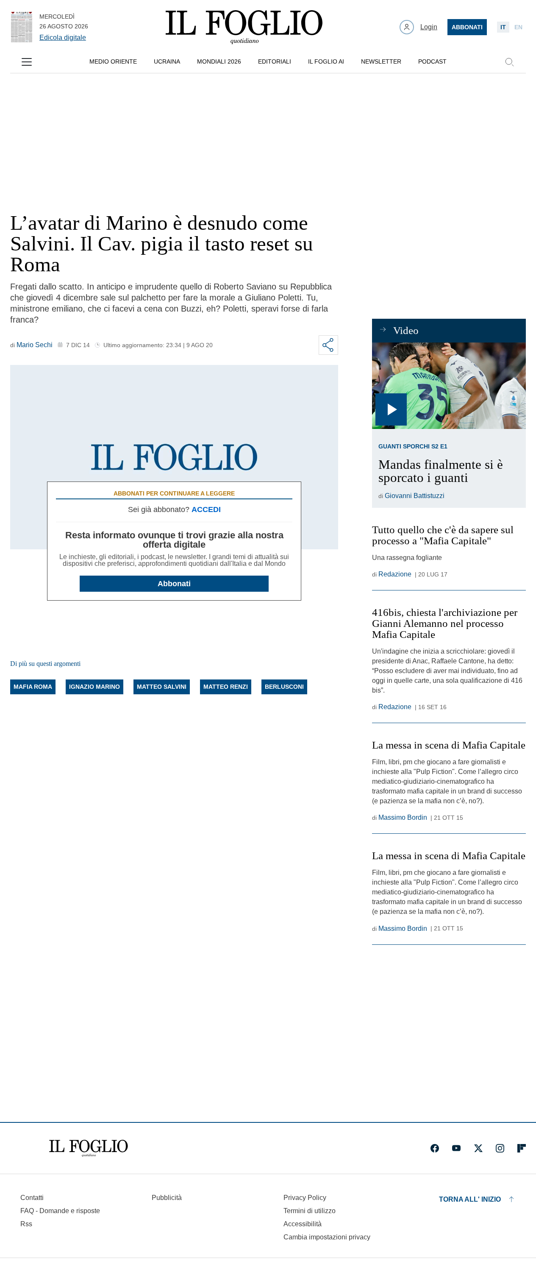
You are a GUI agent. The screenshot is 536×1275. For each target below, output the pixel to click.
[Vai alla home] (244, 27)
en (518, 27)
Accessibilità (302, 1224)
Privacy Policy (304, 1197)
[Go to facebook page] (434, 1148)
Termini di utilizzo (309, 1210)
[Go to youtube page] (456, 1148)
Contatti (32, 1197)
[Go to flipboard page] (521, 1148)
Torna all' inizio (470, 1199)
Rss (26, 1224)
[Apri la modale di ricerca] (509, 62)
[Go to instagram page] (500, 1148)
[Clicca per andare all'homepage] (88, 1148)
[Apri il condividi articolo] (328, 345)
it (503, 27)
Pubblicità (167, 1197)
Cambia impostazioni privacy (326, 1237)
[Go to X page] (478, 1148)
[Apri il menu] (26, 62)
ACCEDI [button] (206, 509)
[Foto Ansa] (449, 385)
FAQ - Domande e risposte (60, 1210)
